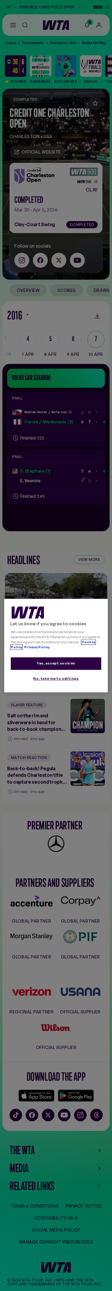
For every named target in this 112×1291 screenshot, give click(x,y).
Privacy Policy (37, 647)
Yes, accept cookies (56, 663)
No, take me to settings (56, 678)
